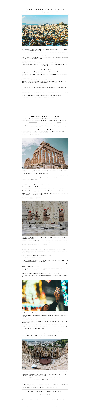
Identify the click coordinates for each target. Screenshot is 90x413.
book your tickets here (65, 126)
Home (25, 406)
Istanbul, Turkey (60, 54)
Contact (58, 406)
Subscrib (63, 406)
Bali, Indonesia (23, 55)
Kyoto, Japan (64, 54)
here (30, 375)
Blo (28, 406)
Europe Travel (47, 6)
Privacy (32, 406)
